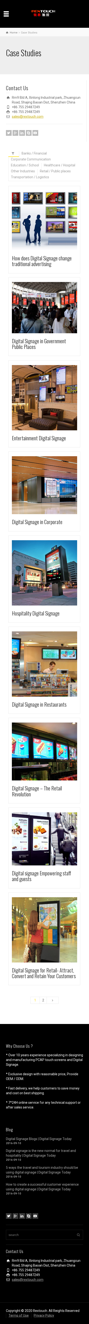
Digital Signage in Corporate (37, 522)
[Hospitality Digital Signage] (51, 573)
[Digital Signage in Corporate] (51, 485)
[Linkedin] (22, 133)
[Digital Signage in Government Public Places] (51, 307)
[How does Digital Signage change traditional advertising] (51, 220)
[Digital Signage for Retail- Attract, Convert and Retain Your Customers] (51, 930)
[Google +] (15, 133)
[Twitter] (9, 133)
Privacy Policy (44, 1315)
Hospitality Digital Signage (36, 613)
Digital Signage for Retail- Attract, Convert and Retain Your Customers (44, 973)
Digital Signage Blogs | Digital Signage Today (39, 1139)
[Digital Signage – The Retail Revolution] (51, 751)
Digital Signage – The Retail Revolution (37, 791)
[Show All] (13, 154)
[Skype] (29, 133)
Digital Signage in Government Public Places (39, 343)
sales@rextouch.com (27, 116)
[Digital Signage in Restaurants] (51, 664)
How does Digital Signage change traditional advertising (42, 261)
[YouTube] (35, 133)
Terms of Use (19, 1315)
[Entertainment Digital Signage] (51, 398)
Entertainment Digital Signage (39, 438)
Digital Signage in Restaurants (39, 704)
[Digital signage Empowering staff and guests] (51, 839)
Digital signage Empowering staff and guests (41, 876)
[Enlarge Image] (38, 220)
